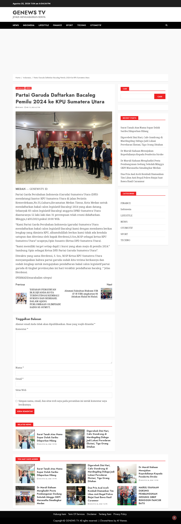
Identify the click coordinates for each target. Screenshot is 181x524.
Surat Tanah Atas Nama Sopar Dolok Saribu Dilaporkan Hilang (49, 437)
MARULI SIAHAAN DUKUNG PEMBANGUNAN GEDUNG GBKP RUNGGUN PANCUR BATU (150, 495)
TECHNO (81, 25)
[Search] (166, 25)
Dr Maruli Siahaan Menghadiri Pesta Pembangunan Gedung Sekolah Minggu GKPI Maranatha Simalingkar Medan (142, 164)
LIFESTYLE (44, 25)
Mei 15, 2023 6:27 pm (33, 107)
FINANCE (57, 25)
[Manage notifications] (174, 517)
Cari (125, 89)
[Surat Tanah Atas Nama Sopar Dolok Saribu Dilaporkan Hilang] (25, 439)
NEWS (16, 25)
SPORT (69, 25)
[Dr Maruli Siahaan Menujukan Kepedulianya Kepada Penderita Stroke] (127, 473)
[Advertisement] (90, 50)
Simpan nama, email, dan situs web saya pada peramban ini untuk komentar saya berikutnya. (63, 402)
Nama (20, 367)
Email (19, 378)
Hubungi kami (59, 514)
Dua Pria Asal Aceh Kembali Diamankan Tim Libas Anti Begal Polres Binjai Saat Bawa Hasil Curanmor (142, 178)
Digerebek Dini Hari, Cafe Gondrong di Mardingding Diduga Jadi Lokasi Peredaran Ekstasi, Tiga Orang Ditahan (98, 438)
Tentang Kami (105, 514)
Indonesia (28, 25)
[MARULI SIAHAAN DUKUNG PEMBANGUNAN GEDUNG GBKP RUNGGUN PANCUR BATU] (127, 495)
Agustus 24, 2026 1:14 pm (98, 504)
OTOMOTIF (95, 25)
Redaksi (20, 107)
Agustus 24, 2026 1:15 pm (149, 480)
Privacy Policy (120, 514)
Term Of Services (76, 514)
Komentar (22, 329)
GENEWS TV (29, 12)
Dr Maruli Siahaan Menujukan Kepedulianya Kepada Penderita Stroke (150, 472)
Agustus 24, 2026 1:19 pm (48, 444)
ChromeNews (106, 520)
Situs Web (21, 390)
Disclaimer (92, 514)
